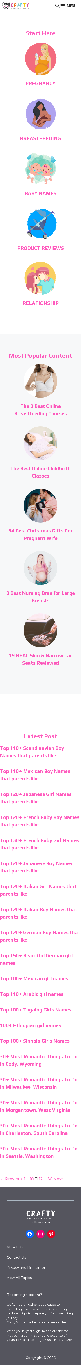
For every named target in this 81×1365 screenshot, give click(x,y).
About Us (15, 1247)
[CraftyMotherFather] (16, 6)
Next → (61, 1179)
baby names (40, 193)
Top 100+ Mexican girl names (34, 978)
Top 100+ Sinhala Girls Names (35, 1041)
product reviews (40, 248)
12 (41, 1179)
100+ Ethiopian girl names (30, 1025)
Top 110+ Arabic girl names (31, 994)
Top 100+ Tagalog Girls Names (35, 1010)
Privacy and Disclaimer (26, 1267)
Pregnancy (40, 83)
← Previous (11, 1179)
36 (49, 1179)
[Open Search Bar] (57, 6)
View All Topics (19, 1278)
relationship (40, 303)
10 (32, 1179)
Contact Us (16, 1257)
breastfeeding (40, 138)
